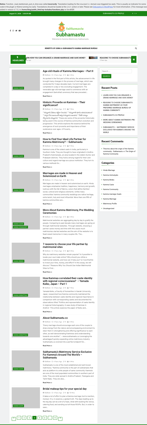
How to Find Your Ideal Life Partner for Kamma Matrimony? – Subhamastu (64, 140)
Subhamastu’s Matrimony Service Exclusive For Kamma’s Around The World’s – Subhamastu (67, 354)
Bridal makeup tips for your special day (65, 388)
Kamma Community (20, 227)
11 (55, 418)
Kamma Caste (18, 88)
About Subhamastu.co (55, 317)
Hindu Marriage (109, 170)
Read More (47, 96)
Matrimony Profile (110, 204)
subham (48, 75)
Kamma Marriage (109, 199)
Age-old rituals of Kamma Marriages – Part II (68, 71)
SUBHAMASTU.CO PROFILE (113, 14)
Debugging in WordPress (103, 7)
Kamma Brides (19, 261)
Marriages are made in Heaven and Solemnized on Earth (62, 175)
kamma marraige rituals (112, 194)
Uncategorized (108, 208)
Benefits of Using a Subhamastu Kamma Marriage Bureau (71, 48)
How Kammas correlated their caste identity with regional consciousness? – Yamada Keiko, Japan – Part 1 (67, 281)
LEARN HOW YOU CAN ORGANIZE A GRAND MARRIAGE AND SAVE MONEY (46, 58)
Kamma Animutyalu (20, 119)
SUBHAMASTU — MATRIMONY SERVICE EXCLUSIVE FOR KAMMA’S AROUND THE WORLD (119, 129)
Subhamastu (70, 35)
